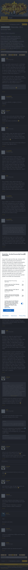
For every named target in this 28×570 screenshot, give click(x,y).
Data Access (14, 315)
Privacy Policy (22, 315)
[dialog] (14, 285)
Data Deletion (5, 315)
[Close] (25, 254)
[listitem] (14, 281)
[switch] (22, 285)
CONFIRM (8, 310)
